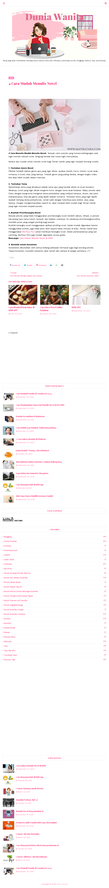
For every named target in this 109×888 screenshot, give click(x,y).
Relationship (55, 628)
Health (55, 555)
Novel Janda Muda (55, 582)
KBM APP (76, 307)
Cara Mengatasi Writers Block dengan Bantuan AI (37, 845)
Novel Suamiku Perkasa (55, 614)
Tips (11, 257)
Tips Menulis (55, 650)
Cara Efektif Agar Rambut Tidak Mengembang (36, 427)
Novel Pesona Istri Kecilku (55, 600)
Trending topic (55, 655)
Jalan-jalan (55, 559)
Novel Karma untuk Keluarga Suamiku (55, 591)
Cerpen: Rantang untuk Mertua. (30, 788)
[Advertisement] (54, 686)
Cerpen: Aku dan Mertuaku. (28, 834)
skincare (55, 641)
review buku (55, 637)
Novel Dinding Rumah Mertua (55, 573)
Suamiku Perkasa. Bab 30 (27, 800)
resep (55, 632)
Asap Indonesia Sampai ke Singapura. (32, 473)
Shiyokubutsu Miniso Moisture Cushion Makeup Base (39, 462)
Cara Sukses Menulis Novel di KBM (36, 238)
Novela (55, 619)
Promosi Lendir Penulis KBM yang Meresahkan (36, 822)
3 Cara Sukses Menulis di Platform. (31, 439)
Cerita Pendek (55, 541)
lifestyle (55, 564)
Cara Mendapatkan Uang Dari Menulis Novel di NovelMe (40, 405)
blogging (55, 537)
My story (55, 569)
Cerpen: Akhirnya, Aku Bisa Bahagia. (32, 856)
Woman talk (55, 660)
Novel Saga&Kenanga (55, 605)
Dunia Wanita (62, 884)
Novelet (55, 623)
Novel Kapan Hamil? (55, 587)
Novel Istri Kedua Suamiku (55, 578)
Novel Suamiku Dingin (55, 609)
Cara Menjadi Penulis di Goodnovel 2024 (34, 393)
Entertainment (55, 550)
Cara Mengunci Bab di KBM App (29, 484)
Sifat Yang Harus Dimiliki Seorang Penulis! (34, 496)
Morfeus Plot (28, 232)
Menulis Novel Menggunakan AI (29, 811)
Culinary (55, 546)
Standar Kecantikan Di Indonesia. (30, 416)
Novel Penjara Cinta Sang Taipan (55, 596)
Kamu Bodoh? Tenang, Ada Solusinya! (32, 450)
